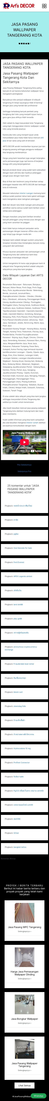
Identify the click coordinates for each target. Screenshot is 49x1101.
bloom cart (18, 692)
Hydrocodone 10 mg (22, 748)
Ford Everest (19, 562)
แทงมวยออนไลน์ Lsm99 (23, 805)
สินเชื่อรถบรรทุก (20, 678)
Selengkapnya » (24, 931)
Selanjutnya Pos (24, 471)
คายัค (16, 520)
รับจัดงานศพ (18, 777)
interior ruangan (26, 193)
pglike (16, 534)
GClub (16, 833)
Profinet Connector (22, 762)
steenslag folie (20, 706)
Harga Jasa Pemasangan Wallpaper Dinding (25, 973)
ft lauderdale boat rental (24, 664)
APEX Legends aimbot (23, 576)
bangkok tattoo (20, 847)
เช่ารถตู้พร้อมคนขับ (21, 633)
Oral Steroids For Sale (23, 548)
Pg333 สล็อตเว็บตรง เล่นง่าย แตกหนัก (29, 791)
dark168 (17, 819)
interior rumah (32, 423)
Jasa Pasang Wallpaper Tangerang (25, 1065)
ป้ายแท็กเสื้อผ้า (19, 720)
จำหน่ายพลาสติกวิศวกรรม (24, 734)
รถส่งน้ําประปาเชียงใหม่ (23, 506)
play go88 (18, 619)
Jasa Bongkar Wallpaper (24, 1018)
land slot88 (18, 604)
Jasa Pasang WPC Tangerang (24, 927)
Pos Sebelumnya (24, 465)
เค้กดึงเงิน (17, 590)
